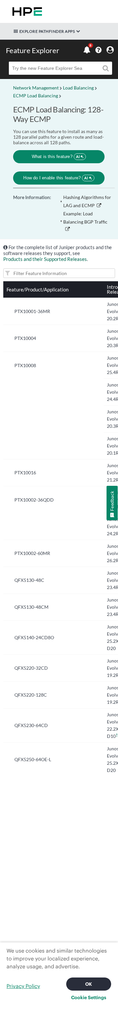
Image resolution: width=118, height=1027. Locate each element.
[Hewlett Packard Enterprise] (26, 11)
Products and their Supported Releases (45, 259)
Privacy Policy (23, 986)
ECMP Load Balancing (35, 95)
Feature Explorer (32, 50)
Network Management (36, 87)
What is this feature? (56, 156)
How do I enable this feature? (55, 177)
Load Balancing (78, 87)
